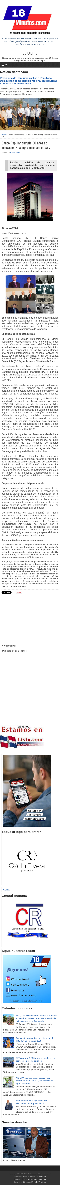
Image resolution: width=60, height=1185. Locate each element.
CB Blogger (15, 152)
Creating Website (29, 1176)
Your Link (25, 1179)
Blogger (26, 1182)
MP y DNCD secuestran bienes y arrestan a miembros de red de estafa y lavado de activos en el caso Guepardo (36, 1018)
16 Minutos (32, 1174)
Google (35, 1182)
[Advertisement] (25, 617)
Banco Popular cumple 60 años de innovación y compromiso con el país (26, 145)
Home (4, 134)
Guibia (6, 889)
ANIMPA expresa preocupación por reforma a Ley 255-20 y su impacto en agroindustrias (34, 1081)
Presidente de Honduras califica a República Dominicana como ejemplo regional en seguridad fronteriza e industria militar (28, 81)
